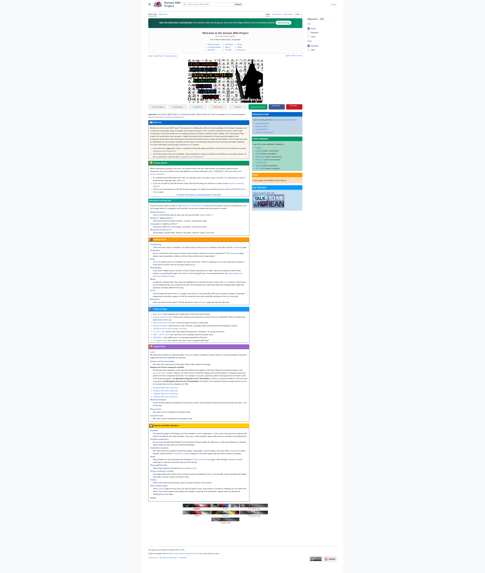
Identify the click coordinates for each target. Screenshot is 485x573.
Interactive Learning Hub (192, 206)
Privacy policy (153, 558)
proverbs (193, 468)
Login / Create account (294, 56)
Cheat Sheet (157, 56)
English (258, 148)
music (226, 282)
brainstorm (202, 302)
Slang (239, 44)
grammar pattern (159, 373)
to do (179, 293)
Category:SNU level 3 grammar (165, 394)
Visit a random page (158, 486)
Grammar (211, 50)
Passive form (155, 409)
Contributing (178, 107)
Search (238, 4)
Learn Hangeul (158, 107)
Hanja (152, 457)
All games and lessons (160, 230)
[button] (150, 4)
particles (167, 218)
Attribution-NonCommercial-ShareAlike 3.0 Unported (185, 553)
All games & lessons (264, 132)
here (183, 180)
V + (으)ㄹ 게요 (159, 332)
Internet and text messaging (164, 323)
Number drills (261, 126)
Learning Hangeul (214, 47)
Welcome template (158, 400)
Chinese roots (197, 459)
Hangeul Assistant (160, 326)
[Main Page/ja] (197, 512)
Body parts (157, 314)
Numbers (154, 218)
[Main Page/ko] (225, 505)
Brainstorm (155, 299)
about (188, 145)
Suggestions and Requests (163, 151)
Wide (313, 50)
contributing (237, 247)
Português (260, 160)
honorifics (171, 224)
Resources (241, 50)
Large (313, 36)
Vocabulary (229, 44)
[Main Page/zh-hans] (254, 505)
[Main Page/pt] (254, 512)
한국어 (225, 509)
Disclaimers (183, 558)
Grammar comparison (159, 439)
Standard (314, 32)
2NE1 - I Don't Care (161, 335)
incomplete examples (181, 453)
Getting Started (213, 44)
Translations (198, 107)
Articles (153, 480)
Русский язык (261, 163)
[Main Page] (197, 505)
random (161, 489)
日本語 (258, 154)
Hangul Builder (205, 215)
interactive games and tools (284, 120)
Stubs (152, 259)
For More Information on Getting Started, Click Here (199, 195)
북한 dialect (157, 337)
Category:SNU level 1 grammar (165, 388)
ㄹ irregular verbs (160, 340)
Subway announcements (163, 317)
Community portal (170, 56)
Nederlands (260, 157)
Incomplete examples (159, 448)
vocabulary (234, 253)
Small (313, 28)
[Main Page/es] (225, 512)
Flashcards (217, 107)
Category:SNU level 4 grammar (165, 397)
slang (183, 468)
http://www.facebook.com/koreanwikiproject (165, 117)
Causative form (156, 416)
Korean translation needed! (162, 471)
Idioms (227, 47)
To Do (152, 290)
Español (259, 151)
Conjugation (155, 224)
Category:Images (168, 276)
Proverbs (228, 50)
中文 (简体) (260, 168)
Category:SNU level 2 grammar (165, 391)
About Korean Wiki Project (168, 558)
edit (152, 352)
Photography (155, 268)
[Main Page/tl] (225, 519)
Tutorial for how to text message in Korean (170, 329)
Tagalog (259, 166)
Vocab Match (261, 129)
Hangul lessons (157, 212)
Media (239, 47)
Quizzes (238, 107)
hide (321, 19)
